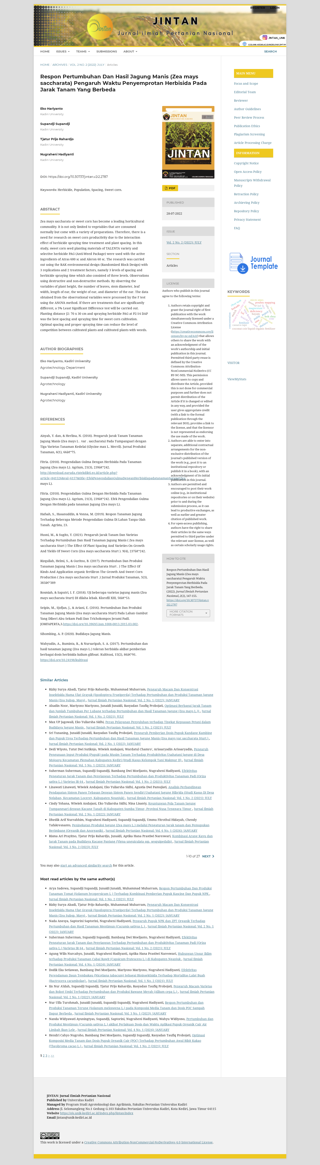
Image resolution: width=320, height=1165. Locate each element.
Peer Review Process (249, 117)
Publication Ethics (247, 126)
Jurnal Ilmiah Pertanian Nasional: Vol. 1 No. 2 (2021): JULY (128, 727)
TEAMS (81, 51)
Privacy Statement (247, 219)
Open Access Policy (248, 172)
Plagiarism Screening (249, 134)
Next (206, 856)
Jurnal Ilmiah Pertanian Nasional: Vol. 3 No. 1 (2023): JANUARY (120, 1013)
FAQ (237, 228)
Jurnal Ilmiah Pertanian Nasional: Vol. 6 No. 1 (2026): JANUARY (151, 830)
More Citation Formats (181, 613)
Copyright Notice (246, 163)
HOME (45, 51)
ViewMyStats (236, 379)
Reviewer (241, 100)
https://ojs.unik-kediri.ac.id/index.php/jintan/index (96, 1113)
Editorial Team (245, 92)
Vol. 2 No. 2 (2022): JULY (87, 64)
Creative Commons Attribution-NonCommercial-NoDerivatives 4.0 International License (148, 1142)
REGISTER (257, 7)
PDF (171, 188)
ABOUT (129, 51)
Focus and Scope (246, 83)
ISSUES (61, 51)
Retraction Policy (246, 194)
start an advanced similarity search (86, 865)
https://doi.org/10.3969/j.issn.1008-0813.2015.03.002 (100, 624)
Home (45, 64)
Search (270, 51)
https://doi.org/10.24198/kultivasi (64, 660)
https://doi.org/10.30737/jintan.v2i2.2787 (78, 177)
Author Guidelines (247, 109)
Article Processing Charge (253, 143)
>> (52, 1055)
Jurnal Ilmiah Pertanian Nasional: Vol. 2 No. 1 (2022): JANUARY (134, 700)
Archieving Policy (246, 202)
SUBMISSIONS (106, 51)
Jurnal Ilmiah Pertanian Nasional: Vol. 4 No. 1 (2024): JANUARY (123, 1030)
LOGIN (275, 7)
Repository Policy (246, 211)
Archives (59, 64)
